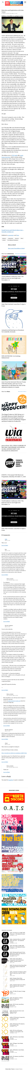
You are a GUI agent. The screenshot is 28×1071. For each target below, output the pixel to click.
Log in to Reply (5, 545)
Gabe (6, 539)
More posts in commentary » (20, 253)
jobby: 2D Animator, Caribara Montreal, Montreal (16, 998)
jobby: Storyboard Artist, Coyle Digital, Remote (17, 1011)
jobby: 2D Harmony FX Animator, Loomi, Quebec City (17, 1024)
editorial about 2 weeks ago (14, 701)
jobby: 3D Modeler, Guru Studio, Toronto (17, 1050)
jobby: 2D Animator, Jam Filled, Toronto (17, 1057)
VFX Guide (14, 155)
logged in (10, 780)
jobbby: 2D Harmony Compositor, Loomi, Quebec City (17, 1018)
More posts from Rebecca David (16, 248)
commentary (11, 235)
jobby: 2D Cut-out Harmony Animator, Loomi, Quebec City (16, 1031)
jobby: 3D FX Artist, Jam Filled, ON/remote (17, 1005)
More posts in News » (22, 391)
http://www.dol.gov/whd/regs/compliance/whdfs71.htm (14, 753)
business (4, 238)
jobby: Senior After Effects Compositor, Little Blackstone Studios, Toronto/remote (17, 960)
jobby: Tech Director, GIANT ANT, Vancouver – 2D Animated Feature (17, 933)
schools (3, 240)
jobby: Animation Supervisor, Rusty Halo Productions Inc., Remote (18, 985)
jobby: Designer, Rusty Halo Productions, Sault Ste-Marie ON (17, 979)
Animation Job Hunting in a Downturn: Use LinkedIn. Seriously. (13, 331)
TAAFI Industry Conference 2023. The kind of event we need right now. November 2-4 (13, 278)
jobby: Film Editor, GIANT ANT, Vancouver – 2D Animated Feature (17, 946)
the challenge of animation (13, 240)
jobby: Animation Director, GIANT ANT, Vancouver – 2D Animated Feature (17, 940)
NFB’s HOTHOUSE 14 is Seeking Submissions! (11, 357)
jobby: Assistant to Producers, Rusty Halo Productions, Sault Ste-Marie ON (18, 973)
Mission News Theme (9, 1069)
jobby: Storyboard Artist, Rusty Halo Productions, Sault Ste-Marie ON (18, 966)
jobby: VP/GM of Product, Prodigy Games (17, 992)
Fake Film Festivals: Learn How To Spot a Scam (13, 305)
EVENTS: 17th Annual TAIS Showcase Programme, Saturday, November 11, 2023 (14, 475)
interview (17, 238)
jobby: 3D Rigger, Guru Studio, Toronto (16, 1044)
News (17, 235)
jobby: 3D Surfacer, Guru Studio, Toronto (17, 1037)
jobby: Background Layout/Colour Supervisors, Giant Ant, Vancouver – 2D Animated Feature (18, 953)
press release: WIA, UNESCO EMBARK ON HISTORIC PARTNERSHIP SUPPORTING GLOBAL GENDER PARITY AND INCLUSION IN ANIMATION (14, 448)
